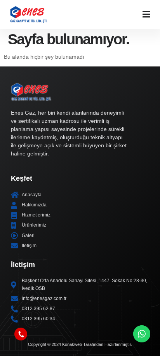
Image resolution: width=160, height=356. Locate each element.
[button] (146, 14)
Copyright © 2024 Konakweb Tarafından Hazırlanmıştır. (80, 344)
